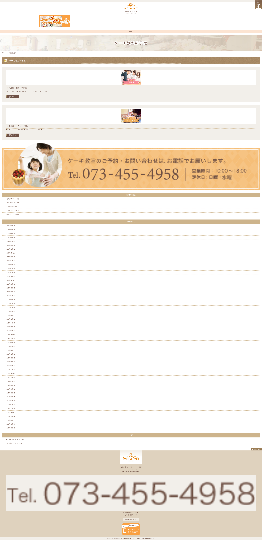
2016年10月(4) (10, 416)
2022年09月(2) (10, 233)
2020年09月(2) (10, 288)
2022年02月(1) (10, 249)
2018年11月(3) (10, 334)
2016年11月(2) (10, 412)
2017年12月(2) (10, 369)
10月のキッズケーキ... (13, 210)
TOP (3, 53)
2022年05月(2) (10, 241)
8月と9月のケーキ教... (13, 214)
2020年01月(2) (10, 307)
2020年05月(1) (10, 299)
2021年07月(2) (10, 261)
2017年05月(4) (10, 397)
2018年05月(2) (10, 354)
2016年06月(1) (10, 428)
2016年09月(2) (10, 420)
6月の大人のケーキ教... (13, 199)
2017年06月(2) (10, 393)
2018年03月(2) (10, 358)
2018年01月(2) (10, 366)
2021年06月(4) (10, 264)
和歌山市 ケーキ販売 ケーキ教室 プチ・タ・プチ (130, 538)
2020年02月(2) (10, 303)
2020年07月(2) (10, 296)
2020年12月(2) (10, 276)
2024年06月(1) (10, 226)
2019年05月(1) (10, 319)
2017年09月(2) (10, 381)
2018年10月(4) (10, 338)
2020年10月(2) (10, 284)
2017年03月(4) (10, 401)
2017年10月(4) (10, 377)
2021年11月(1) (10, 253)
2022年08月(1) (10, 237)
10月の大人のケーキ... (13, 206)
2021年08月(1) (10, 257)
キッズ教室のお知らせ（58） (15, 439)
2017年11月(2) (10, 373)
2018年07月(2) (10, 346)
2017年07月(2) (10, 389)
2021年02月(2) (10, 268)
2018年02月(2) (10, 362)
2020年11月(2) (10, 280)
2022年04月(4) (10, 245)
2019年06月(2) (10, 315)
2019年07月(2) (10, 311)
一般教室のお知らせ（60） (14, 443)
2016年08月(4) (10, 424)
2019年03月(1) (10, 327)
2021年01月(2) (10, 272)
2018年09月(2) (10, 342)
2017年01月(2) (10, 404)
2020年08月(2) (10, 292)
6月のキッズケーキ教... (13, 203)
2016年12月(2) (10, 408)
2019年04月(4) (10, 323)
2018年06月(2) (10, 350)
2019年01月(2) (10, 331)
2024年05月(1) (10, 229)
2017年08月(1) (10, 385)
